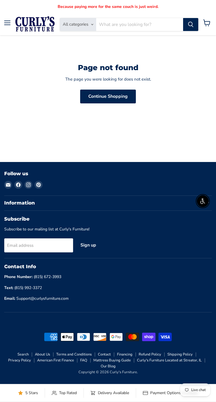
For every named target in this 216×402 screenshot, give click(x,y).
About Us (42, 354)
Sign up (88, 245)
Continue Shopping (108, 96)
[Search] (190, 24)
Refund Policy (150, 354)
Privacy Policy (19, 360)
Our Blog (108, 366)
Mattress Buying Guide (112, 360)
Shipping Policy (180, 354)
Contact (104, 354)
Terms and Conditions (74, 354)
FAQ (83, 360)
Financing (124, 354)
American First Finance (55, 360)
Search (23, 354)
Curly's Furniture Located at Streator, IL (169, 360)
